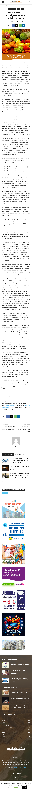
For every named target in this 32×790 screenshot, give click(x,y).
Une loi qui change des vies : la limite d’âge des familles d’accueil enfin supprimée (9, 428)
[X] (16, 25)
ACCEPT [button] (24, 787)
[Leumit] (13, 586)
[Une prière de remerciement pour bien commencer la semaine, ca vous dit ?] (5, 707)
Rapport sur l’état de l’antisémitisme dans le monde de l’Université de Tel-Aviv (24, 429)
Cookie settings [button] (15, 787)
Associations (4, 470)
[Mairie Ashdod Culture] (13, 563)
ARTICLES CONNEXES (7, 454)
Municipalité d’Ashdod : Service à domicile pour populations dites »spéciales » (19, 672)
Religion (8, 5)
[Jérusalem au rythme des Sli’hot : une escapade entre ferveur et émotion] (5, 468)
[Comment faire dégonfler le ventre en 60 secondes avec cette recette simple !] (5, 692)
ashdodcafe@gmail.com (20, 767)
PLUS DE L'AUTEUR (19, 454)
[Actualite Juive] (13, 609)
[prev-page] (2, 481)
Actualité (13, 5)
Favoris (18, 8)
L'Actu (22, 8)
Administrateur (16, 447)
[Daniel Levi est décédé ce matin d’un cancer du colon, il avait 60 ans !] (5, 700)
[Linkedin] (23, 25)
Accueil (3, 5)
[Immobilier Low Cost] (13, 649)
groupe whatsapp (9, 405)
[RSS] (20, 778)
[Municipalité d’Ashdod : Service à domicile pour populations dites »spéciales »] (5, 672)
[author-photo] (16, 444)
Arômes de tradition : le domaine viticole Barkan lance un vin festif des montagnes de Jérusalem (20, 475)
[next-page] (5, 481)
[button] (2, 2)
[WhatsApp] (20, 25)
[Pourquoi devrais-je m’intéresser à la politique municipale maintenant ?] (5, 680)
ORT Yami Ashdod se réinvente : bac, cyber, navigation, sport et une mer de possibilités (19, 460)
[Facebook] (13, 25)
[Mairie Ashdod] (13, 540)
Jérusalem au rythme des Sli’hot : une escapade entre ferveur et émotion (20, 468)
